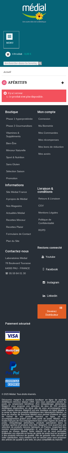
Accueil (7, 72)
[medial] (34, 13)
